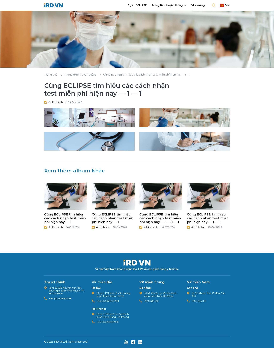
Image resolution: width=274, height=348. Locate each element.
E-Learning (198, 5)
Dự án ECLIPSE (137, 5)
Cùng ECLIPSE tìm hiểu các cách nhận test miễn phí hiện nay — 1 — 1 (207, 218)
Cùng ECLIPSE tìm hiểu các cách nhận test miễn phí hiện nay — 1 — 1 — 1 (160, 218)
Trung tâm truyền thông (167, 5)
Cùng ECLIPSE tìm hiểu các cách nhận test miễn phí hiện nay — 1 (65, 218)
